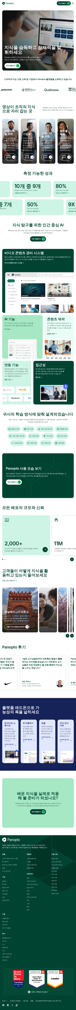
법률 (31, 1001)
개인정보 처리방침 (15, 1001)
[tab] (2, 559)
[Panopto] (8, 3)
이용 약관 (25, 1001)
